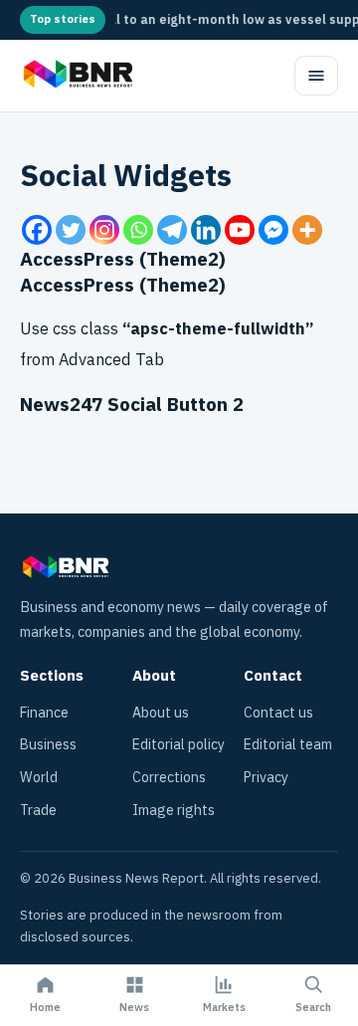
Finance (44, 713)
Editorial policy (178, 744)
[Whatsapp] (138, 230)
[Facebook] (37, 230)
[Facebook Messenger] (273, 230)
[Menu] (316, 76)
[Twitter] (71, 230)
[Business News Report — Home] (76, 76)
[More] (307, 230)
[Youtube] (240, 230)
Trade (38, 810)
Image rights (173, 810)
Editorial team (288, 744)
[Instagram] (104, 230)
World (39, 777)
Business (48, 744)
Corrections (169, 777)
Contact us (278, 713)
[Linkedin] (206, 230)
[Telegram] (172, 230)
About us (160, 713)
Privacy (266, 777)
